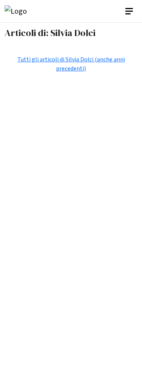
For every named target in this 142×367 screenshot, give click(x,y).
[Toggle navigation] (129, 11)
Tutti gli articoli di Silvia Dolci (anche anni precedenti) (71, 64)
